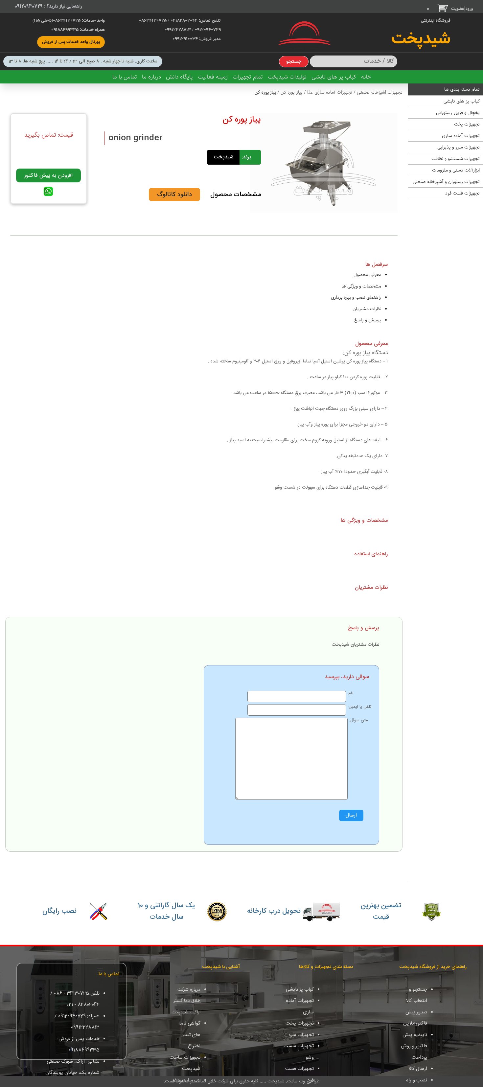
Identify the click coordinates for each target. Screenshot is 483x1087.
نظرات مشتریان (367, 308)
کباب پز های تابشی (333, 77)
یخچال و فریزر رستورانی (458, 112)
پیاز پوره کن (291, 92)
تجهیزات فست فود (462, 193)
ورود (469, 8)
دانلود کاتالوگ (174, 194)
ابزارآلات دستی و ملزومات (456, 170)
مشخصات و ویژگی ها (361, 286)
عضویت (457, 8)
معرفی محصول (367, 274)
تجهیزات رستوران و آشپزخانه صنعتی (446, 181)
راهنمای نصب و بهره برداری (356, 297)
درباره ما (151, 77)
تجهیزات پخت (467, 124)
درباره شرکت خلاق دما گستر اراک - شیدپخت (186, 1001)
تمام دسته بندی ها (462, 89)
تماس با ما (124, 77)
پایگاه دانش (179, 77)
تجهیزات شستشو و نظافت (455, 158)
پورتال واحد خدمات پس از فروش (71, 41)
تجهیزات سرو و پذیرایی (458, 147)
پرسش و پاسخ (367, 320)
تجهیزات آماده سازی (461, 135)
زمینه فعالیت (213, 77)
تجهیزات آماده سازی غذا (329, 92)
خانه (366, 77)
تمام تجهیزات (248, 77)
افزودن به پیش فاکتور (48, 175)
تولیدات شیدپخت (287, 77)
